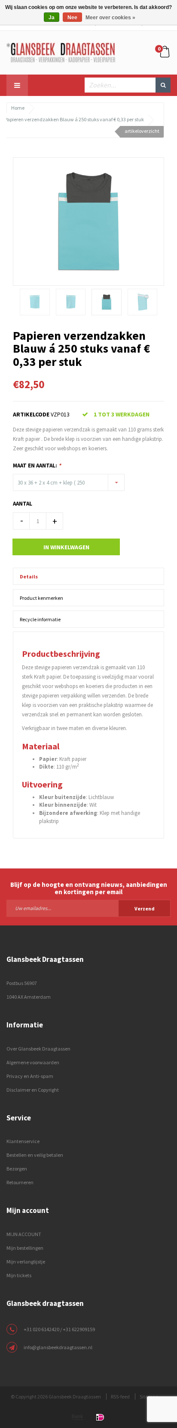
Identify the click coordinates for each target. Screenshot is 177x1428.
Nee (72, 18)
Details (29, 576)
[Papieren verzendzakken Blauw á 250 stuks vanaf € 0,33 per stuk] (88, 221)
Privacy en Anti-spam (29, 1076)
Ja (52, 18)
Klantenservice (23, 1141)
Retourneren (20, 1182)
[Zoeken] (163, 85)
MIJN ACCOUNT (23, 1234)
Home (17, 108)
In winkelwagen (66, 547)
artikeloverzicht (142, 131)
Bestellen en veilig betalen (34, 1155)
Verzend (144, 908)
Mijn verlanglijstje (25, 1261)
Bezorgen (16, 1168)
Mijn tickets (18, 1275)
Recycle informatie (40, 619)
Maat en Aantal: (37, 465)
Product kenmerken (41, 598)
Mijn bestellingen (24, 1248)
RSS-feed (120, 1396)
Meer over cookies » (110, 18)
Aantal (22, 503)
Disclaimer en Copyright (32, 1090)
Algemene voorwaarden (32, 1062)
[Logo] (60, 52)
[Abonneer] (88, 908)
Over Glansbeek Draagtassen (38, 1048)
